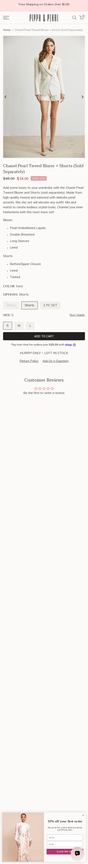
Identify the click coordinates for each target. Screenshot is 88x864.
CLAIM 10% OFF (65, 851)
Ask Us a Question (56, 361)
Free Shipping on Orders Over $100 (44, 4)
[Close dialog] (83, 815)
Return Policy (29, 361)
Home (7, 30)
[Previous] (5, 96)
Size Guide (77, 314)
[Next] (82, 96)
